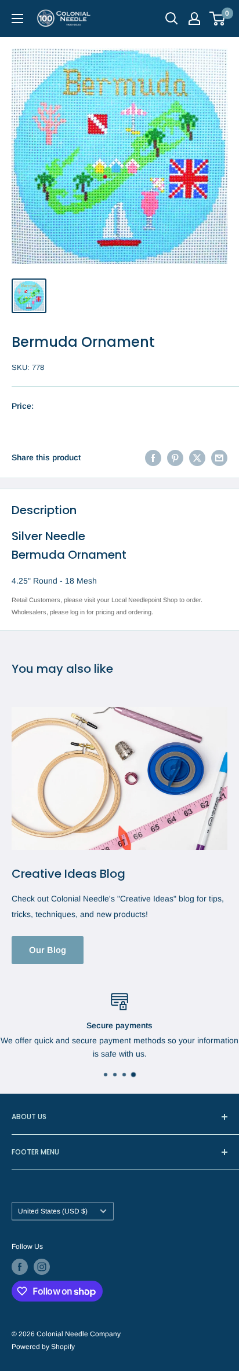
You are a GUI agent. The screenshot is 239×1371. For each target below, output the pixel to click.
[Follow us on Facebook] (20, 1267)
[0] (218, 18)
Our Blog (47, 950)
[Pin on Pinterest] (175, 457)
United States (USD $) (53, 1211)
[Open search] (171, 18)
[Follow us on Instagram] (42, 1267)
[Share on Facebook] (153, 457)
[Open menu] (17, 18)
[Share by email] (219, 457)
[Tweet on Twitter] (197, 457)
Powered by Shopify (43, 1347)
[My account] (194, 18)
